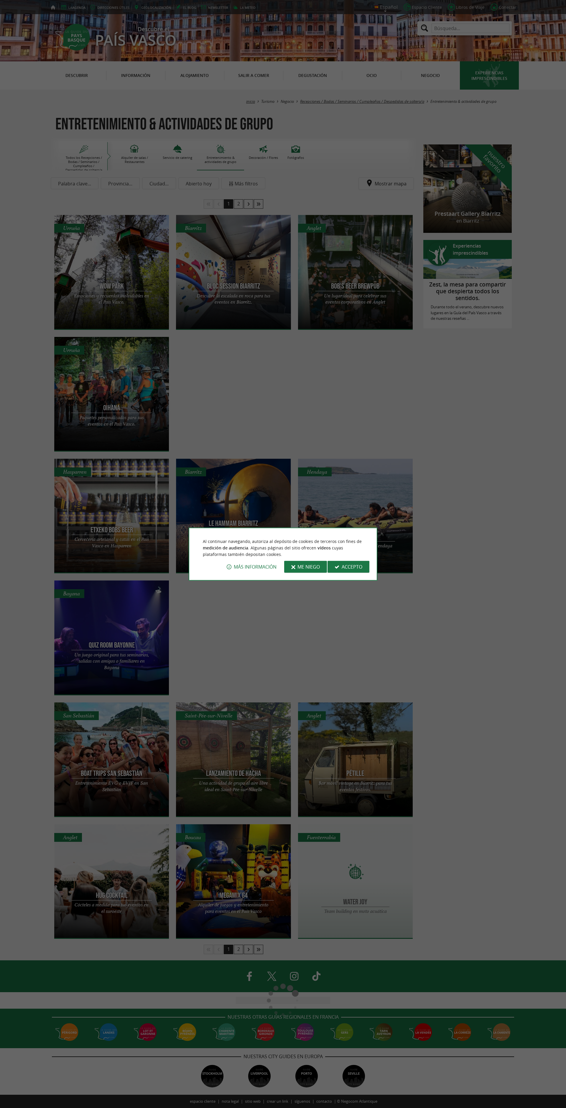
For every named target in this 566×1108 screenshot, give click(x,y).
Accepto (352, 567)
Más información (255, 567)
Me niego (308, 567)
